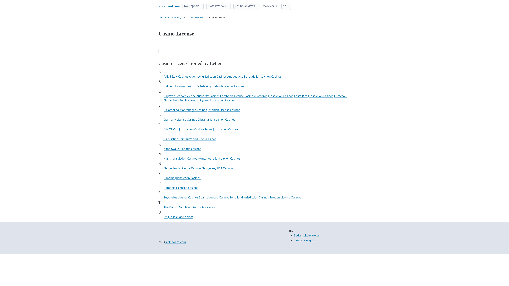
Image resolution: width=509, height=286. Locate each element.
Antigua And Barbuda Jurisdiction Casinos (254, 76)
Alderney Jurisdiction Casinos (208, 76)
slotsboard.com (175, 242)
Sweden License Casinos (285, 197)
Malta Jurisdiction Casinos (180, 158)
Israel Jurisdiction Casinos (221, 129)
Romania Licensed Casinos (181, 188)
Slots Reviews (217, 6)
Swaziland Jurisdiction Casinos (249, 197)
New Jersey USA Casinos (217, 168)
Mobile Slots (271, 6)
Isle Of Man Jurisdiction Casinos (184, 129)
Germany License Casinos (180, 119)
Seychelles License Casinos (181, 197)
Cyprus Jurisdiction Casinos (217, 100)
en (284, 6)
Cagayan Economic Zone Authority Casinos (192, 96)
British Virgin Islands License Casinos (220, 86)
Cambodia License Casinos (237, 96)
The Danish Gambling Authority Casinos (189, 207)
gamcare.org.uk (304, 240)
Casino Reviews (245, 6)
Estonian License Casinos (224, 110)
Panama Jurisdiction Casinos (182, 178)
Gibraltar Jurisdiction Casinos (216, 119)
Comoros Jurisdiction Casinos (274, 96)
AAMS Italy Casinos (176, 76)
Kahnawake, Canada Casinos (182, 149)
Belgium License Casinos (180, 86)
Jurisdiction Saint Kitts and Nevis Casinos (190, 139)
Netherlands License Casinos (182, 168)
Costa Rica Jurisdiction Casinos (313, 96)
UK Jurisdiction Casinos (178, 217)
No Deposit (191, 6)
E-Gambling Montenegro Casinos (185, 110)
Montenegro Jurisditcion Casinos (219, 158)
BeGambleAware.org (307, 235)
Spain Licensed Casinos (214, 197)
